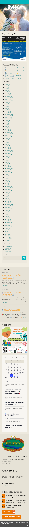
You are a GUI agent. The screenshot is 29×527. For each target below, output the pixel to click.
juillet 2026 (7, 86)
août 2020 (7, 192)
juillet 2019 (7, 212)
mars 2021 (7, 182)
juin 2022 (7, 159)
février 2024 (8, 129)
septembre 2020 (9, 191)
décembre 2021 (9, 168)
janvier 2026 (8, 95)
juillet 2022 (7, 158)
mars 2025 (7, 110)
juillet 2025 (7, 104)
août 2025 (7, 102)
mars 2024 (7, 128)
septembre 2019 (9, 209)
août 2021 (7, 174)
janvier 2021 (8, 185)
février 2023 (8, 147)
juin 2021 (7, 177)
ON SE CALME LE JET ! (11, 73)
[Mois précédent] (5, 358)
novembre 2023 (9, 134)
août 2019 (7, 210)
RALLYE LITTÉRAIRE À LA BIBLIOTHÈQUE (16, 67)
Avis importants (8, 246)
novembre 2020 (9, 188)
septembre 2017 (9, 240)
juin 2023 (7, 141)
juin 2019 (7, 213)
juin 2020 (7, 195)
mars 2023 (7, 146)
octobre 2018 (8, 225)
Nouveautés (8, 251)
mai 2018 (7, 231)
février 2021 (8, 183)
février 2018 (8, 236)
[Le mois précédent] (23, 358)
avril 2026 (7, 90)
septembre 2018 (9, 227)
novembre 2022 (9, 152)
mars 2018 (7, 234)
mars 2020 (7, 200)
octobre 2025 (8, 99)
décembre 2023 (9, 132)
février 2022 (8, 165)
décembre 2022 (9, 150)
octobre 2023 (8, 135)
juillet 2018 (7, 230)
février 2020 (8, 201)
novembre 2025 (9, 98)
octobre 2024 (8, 117)
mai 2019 (7, 215)
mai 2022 (7, 161)
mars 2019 (7, 218)
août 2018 (7, 228)
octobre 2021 (8, 171)
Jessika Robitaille (6, 486)
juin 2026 (7, 87)
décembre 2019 (9, 204)
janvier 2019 (8, 221)
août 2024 (7, 120)
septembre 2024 (9, 119)
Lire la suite (5, 285)
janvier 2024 (8, 131)
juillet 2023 (7, 140)
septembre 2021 (9, 173)
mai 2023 (7, 143)
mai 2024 (7, 125)
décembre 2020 (9, 186)
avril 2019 (7, 216)
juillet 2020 (7, 194)
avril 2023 (7, 144)
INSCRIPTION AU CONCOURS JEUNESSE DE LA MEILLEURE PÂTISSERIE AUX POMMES (13, 391)
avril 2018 (7, 233)
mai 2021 (7, 179)
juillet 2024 (7, 122)
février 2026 (8, 93)
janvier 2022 (8, 167)
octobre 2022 (8, 153)
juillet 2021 (7, 176)
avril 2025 (7, 108)
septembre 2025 (9, 101)
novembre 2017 (9, 237)
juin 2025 (7, 105)
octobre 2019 (8, 207)
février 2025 (8, 111)
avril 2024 (7, 126)
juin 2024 (7, 123)
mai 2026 (7, 89)
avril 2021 (7, 180)
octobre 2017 (8, 239)
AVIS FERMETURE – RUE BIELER (13, 78)
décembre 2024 (9, 114)
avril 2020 (7, 198)
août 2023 (7, 138)
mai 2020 (7, 197)
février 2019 (8, 219)
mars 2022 (7, 164)
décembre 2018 (9, 222)
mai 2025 (7, 107)
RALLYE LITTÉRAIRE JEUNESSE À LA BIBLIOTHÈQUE (14, 75)
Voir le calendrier (9, 430)
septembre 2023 (9, 137)
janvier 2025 (8, 113)
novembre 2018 (9, 224)
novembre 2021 (9, 170)
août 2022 (7, 156)
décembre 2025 (9, 96)
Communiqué (8, 248)
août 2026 (7, 84)
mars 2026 (7, 92)
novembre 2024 (9, 116)
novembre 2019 (9, 206)
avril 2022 (7, 162)
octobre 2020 (8, 189)
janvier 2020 (8, 203)
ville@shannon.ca (10, 464)
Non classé (7, 249)
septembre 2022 (9, 155)
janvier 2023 (8, 149)
